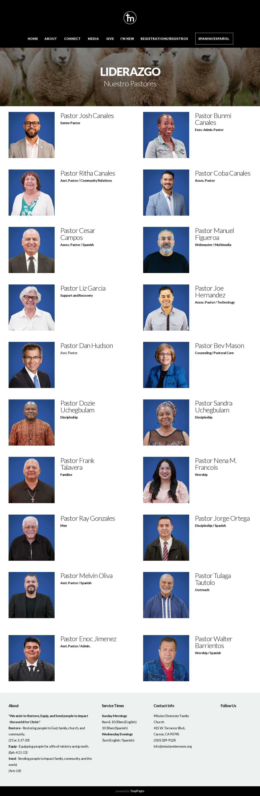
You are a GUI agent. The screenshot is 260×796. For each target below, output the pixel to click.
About (51, 38)
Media (94, 38)
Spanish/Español (214, 38)
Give (110, 38)
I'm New (127, 38)
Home (33, 38)
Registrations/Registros (165, 38)
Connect (72, 38)
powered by (130, 791)
